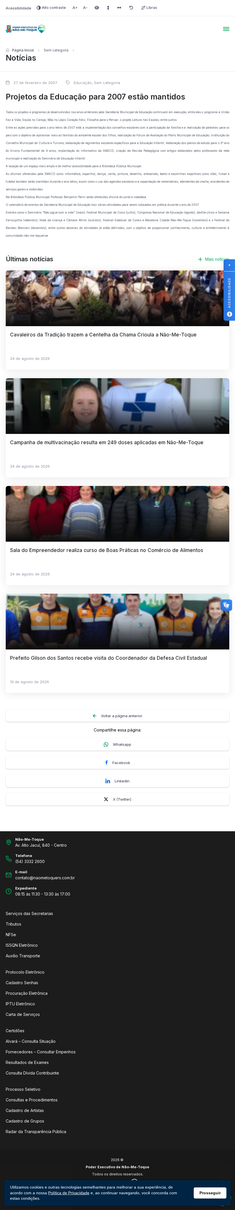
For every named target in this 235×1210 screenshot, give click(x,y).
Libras (151, 7)
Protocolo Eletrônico (25, 972)
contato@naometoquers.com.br (45, 877)
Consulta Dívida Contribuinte (32, 1073)
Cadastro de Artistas (25, 1110)
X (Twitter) (122, 799)
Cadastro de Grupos (25, 1121)
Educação (83, 82)
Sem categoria (56, 50)
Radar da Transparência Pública (36, 1131)
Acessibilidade (18, 8)
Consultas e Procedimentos (32, 1099)
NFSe (11, 934)
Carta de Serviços (23, 1014)
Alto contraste (54, 7)
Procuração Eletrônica (27, 993)
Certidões (15, 1030)
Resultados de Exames (27, 1062)
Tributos (13, 924)
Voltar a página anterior (121, 715)
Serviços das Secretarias (29, 913)
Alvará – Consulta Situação (31, 1041)
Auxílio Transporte (23, 955)
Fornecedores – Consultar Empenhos (41, 1051)
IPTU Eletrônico (20, 1003)
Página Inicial (23, 50)
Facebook (121, 762)
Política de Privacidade (68, 1193)
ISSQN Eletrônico (22, 945)
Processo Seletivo (23, 1089)
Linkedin (122, 781)
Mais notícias (217, 259)
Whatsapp (122, 744)
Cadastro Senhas (22, 982)
